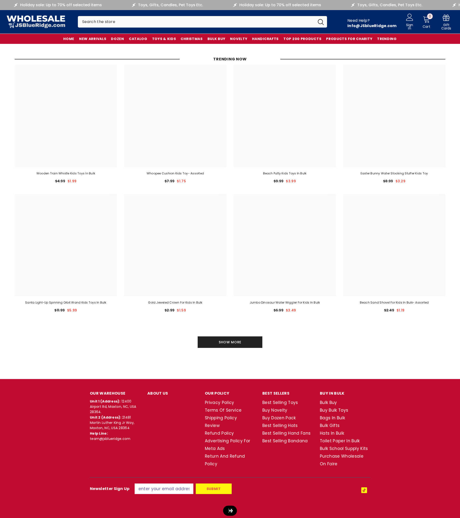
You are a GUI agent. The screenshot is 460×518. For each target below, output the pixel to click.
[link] (446, 22)
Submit (214, 488)
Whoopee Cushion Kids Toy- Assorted (175, 173)
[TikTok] (364, 490)
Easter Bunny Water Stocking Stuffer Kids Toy (394, 173)
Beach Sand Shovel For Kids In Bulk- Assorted (394, 302)
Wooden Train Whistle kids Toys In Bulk (65, 173)
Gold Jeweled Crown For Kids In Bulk (175, 302)
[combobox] (196, 22)
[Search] (202, 22)
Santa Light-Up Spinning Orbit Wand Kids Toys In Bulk (65, 302)
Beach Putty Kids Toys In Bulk (285, 173)
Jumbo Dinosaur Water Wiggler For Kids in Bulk (285, 302)
